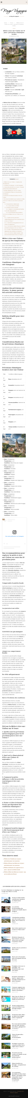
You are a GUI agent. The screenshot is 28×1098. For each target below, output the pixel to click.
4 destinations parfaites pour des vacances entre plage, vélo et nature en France (18, 920)
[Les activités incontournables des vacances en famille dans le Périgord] (5, 909)
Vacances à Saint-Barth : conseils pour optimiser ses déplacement (18, 899)
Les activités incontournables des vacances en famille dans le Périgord (19, 909)
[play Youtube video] (14, 132)
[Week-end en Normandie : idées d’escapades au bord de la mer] (5, 959)
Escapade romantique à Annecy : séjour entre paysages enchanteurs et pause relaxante (18, 979)
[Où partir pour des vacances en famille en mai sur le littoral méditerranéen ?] (5, 1055)
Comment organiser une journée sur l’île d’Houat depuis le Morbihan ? (18, 989)
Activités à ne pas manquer (11, 207)
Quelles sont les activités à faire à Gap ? (19, 948)
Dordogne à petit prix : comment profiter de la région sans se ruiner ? (18, 1045)
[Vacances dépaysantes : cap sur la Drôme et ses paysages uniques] (5, 1008)
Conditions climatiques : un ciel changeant (13, 185)
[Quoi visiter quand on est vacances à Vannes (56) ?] (5, 930)
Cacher (16, 179)
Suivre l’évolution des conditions (14, 212)
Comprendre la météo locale (12, 204)
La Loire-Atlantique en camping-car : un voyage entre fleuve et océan (12, 890)
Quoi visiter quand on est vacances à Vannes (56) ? (19, 928)
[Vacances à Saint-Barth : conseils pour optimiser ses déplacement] (5, 900)
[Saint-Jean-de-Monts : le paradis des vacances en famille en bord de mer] (5, 999)
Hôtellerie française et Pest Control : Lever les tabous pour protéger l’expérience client (18, 939)
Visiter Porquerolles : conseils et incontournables (18, 1036)
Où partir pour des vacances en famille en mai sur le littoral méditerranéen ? (19, 1055)
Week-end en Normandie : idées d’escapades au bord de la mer (19, 958)
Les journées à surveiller (12, 205)
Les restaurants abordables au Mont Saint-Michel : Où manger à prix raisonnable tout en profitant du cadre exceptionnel (19, 1076)
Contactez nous (20, 1091)
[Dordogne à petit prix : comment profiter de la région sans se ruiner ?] (5, 1046)
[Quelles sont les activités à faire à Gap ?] (5, 950)
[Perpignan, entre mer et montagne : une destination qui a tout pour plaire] (5, 968)
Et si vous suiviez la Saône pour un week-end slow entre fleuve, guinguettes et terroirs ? (19, 1026)
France (11, 22)
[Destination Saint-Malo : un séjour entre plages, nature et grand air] (5, 1017)
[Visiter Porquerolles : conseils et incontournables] (5, 1037)
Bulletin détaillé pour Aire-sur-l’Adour (12, 190)
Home (5, 22)
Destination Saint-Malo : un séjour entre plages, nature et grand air (18, 1016)
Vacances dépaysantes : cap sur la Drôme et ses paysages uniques (18, 1007)
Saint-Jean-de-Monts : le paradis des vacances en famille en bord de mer (18, 998)
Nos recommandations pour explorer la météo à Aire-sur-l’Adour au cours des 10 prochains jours (13, 200)
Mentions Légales (14, 1092)
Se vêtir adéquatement (10, 210)
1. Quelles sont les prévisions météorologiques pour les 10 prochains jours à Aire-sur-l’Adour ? (14, 219)
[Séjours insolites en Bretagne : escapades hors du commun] (5, 1066)
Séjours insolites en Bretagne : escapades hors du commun (19, 1065)
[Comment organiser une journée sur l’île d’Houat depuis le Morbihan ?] (5, 990)
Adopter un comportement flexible (15, 209)
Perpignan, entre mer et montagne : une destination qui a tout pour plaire (18, 968)
